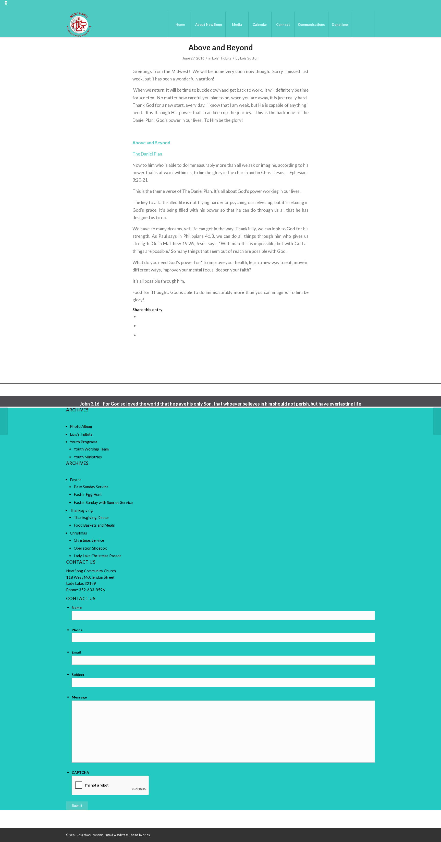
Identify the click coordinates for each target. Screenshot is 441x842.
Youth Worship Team (91, 449)
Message (79, 697)
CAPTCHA (80, 772)
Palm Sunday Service (91, 486)
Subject (78, 674)
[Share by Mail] (140, 335)
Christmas (78, 533)
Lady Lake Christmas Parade (97, 555)
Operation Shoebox (90, 548)
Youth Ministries (88, 457)
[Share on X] (140, 325)
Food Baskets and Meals (94, 525)
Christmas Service (89, 540)
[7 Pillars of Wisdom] (4, 421)
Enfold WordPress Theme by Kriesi (128, 834)
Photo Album (81, 426)
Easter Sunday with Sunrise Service (103, 502)
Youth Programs (83, 442)
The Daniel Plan (147, 154)
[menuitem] (180, 24)
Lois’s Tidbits (81, 434)
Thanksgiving (81, 510)
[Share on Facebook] (140, 316)
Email (76, 652)
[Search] (363, 24)
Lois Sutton (249, 58)
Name (77, 607)
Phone (77, 630)
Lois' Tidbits (221, 58)
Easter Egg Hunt (88, 494)
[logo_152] (79, 24)
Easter (75, 479)
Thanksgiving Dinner (91, 517)
